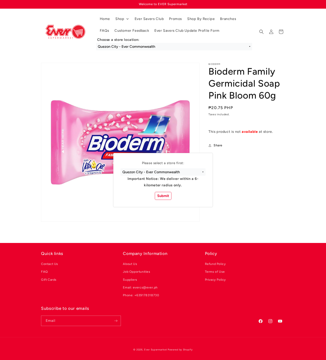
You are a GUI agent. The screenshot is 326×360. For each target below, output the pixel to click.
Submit (163, 196)
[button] (162, 172)
